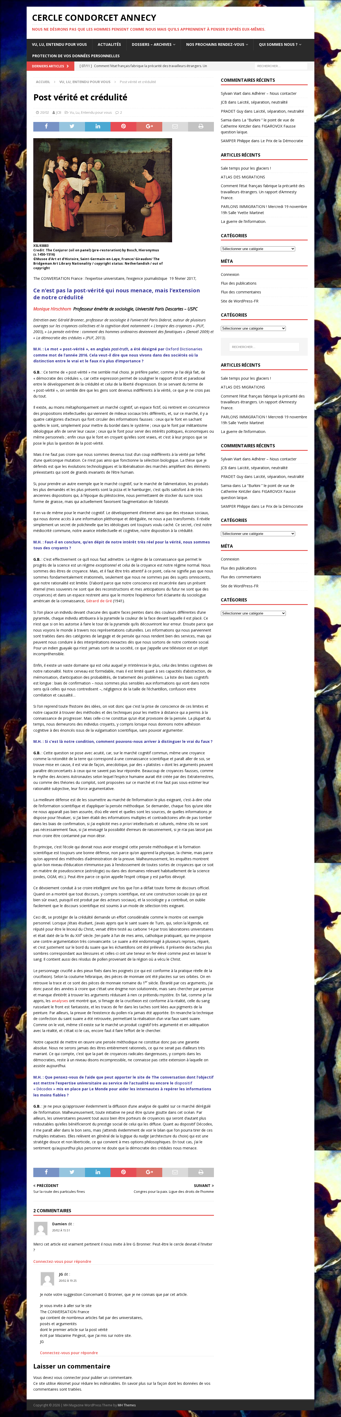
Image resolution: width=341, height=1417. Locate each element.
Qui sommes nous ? (278, 44)
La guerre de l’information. (243, 221)
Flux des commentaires (241, 291)
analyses (60, 1000)
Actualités (109, 44)
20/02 (44, 112)
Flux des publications (239, 283)
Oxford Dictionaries (183, 348)
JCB (58, 112)
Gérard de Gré (99, 600)
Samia (226, 119)
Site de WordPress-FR (239, 301)
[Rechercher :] (281, 65)
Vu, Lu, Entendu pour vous (59, 44)
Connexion (230, 274)
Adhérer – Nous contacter (274, 93)
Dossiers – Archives (152, 44)
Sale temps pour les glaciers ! (246, 168)
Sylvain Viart (231, 93)
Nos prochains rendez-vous (215, 44)
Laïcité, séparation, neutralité (262, 102)
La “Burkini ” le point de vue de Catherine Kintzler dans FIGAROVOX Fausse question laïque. (258, 125)
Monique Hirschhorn (52, 309)
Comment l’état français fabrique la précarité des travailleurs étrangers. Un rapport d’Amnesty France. (263, 191)
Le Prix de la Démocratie (282, 140)
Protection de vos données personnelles (76, 55)
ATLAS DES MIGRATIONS (243, 176)
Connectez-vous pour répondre (62, 1261)
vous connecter (67, 1377)
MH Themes (127, 1405)
